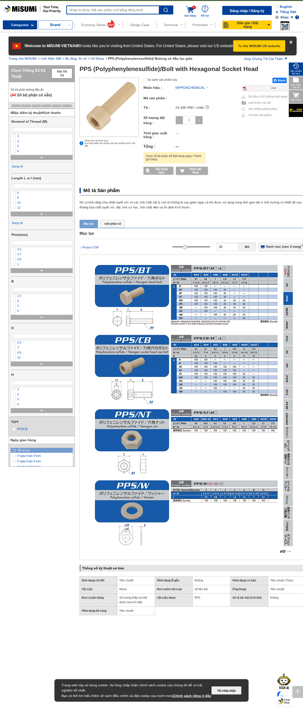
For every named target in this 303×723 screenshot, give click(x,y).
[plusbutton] (199, 120)
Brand (55, 25)
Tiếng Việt (288, 12)
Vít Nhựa (97, 58)
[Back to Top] (297, 692)
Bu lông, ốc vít (76, 58)
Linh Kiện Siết (51, 58)
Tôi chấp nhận (226, 690)
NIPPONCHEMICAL (190, 88)
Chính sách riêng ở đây (192, 696)
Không (199, 580)
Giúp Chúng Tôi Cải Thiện (263, 59)
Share (281, 80)
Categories (20, 25)
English (286, 7)
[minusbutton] (179, 120)
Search (166, 10)
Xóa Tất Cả (62, 73)
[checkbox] (41, 136)
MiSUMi (9, 7)
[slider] (185, 247)
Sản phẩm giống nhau (260, 109)
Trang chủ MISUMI (23, 58)
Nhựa (123, 589)
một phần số (112, 223)
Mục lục (89, 223)
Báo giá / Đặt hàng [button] (247, 25)
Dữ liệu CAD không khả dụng (267, 96)
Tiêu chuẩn (126, 580)
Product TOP (90, 247)
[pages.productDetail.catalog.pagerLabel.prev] (84, 498)
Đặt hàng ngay (162, 170)
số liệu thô (201, 589)
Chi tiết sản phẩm (260, 115)
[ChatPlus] (284, 702)
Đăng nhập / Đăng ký (247, 11)
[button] (285, 26)
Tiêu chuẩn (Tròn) (281, 580)
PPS (197, 597)
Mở (247, 247)
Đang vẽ (17, 166)
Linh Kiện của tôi (259, 102)
